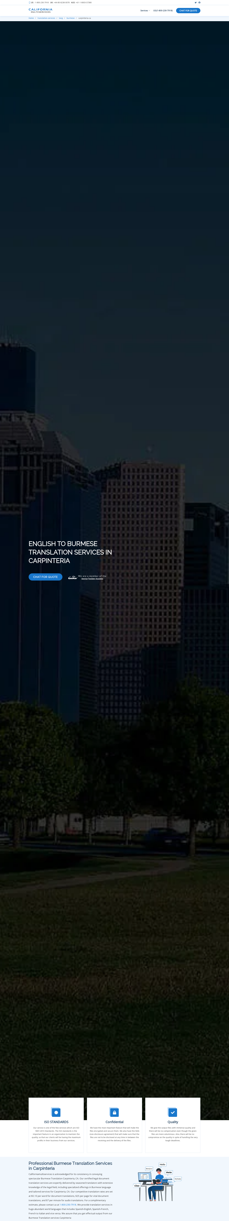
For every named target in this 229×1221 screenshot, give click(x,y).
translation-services (46, 18)
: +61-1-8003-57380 (81, 3)
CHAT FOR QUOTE (188, 10)
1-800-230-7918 (68, 1204)
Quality (173, 1122)
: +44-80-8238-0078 (60, 3)
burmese (71, 18)
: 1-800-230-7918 (40, 3)
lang (61, 18)
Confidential (115, 1122)
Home (31, 18)
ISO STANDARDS (56, 1122)
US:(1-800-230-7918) (163, 10)
